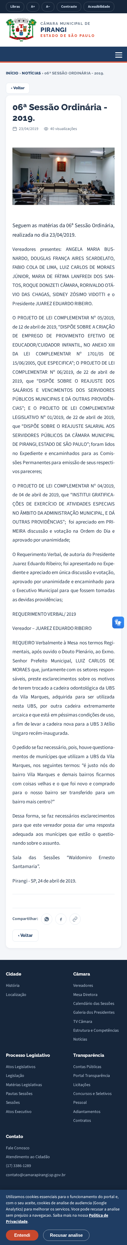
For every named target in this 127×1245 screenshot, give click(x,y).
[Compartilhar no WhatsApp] (46, 919)
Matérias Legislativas (24, 1085)
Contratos (82, 1121)
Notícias (31, 73)
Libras (15, 6)
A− (48, 6)
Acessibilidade (99, 6)
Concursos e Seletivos (92, 1094)
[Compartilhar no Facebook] (60, 919)
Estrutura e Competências (96, 1030)
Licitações (81, 1085)
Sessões (13, 1103)
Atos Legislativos (20, 1067)
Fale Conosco (18, 1148)
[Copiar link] (75, 919)
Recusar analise (66, 1235)
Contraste (69, 6)
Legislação (15, 1076)
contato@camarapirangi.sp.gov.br (36, 1175)
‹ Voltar (18, 88)
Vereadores (83, 986)
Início (12, 73)
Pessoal (80, 1103)
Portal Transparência (91, 1076)
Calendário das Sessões (93, 1004)
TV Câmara (82, 1022)
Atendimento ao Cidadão (28, 1157)
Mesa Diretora (85, 995)
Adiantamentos (86, 1112)
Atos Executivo (19, 1112)
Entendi (22, 1235)
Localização (16, 995)
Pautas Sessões (19, 1094)
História (12, 986)
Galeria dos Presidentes (94, 1012)
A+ (33, 6)
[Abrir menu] (118, 55)
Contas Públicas (87, 1067)
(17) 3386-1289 (18, 1166)
